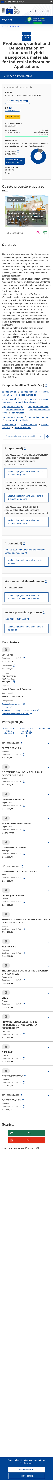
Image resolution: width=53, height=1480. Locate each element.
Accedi (30, 11)
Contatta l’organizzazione (16, 704)
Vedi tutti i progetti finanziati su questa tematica (25, 561)
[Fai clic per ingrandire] (48, 743)
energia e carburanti (15, 410)
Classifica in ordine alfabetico (8, 731)
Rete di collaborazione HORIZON (19, 714)
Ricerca (42, 11)
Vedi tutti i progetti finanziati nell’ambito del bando (25, 628)
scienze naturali (9, 392)
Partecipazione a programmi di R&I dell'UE (23, 710)
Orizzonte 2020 (12, 26)
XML (28, 1133)
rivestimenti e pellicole (17, 420)
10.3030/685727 (12, 111)
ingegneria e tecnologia (12, 407)
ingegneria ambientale (38, 407)
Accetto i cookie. (26, 1469)
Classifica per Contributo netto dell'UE (26, 731)
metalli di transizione (26, 402)
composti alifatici (23, 428)
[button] (36, 11)
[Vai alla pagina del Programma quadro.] (26, 36)
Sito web (9, 707)
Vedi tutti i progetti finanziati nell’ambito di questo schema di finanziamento (25, 597)
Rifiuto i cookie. (27, 1476)
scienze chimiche (29, 392)
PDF (28, 1140)
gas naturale (18, 413)
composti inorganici (26, 395)
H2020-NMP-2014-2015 (16, 619)
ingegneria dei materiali (39, 417)
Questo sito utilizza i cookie (20, 1460)
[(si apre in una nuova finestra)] (11, 10)
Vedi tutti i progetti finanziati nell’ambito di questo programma (25, 473)
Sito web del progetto (16, 101)
